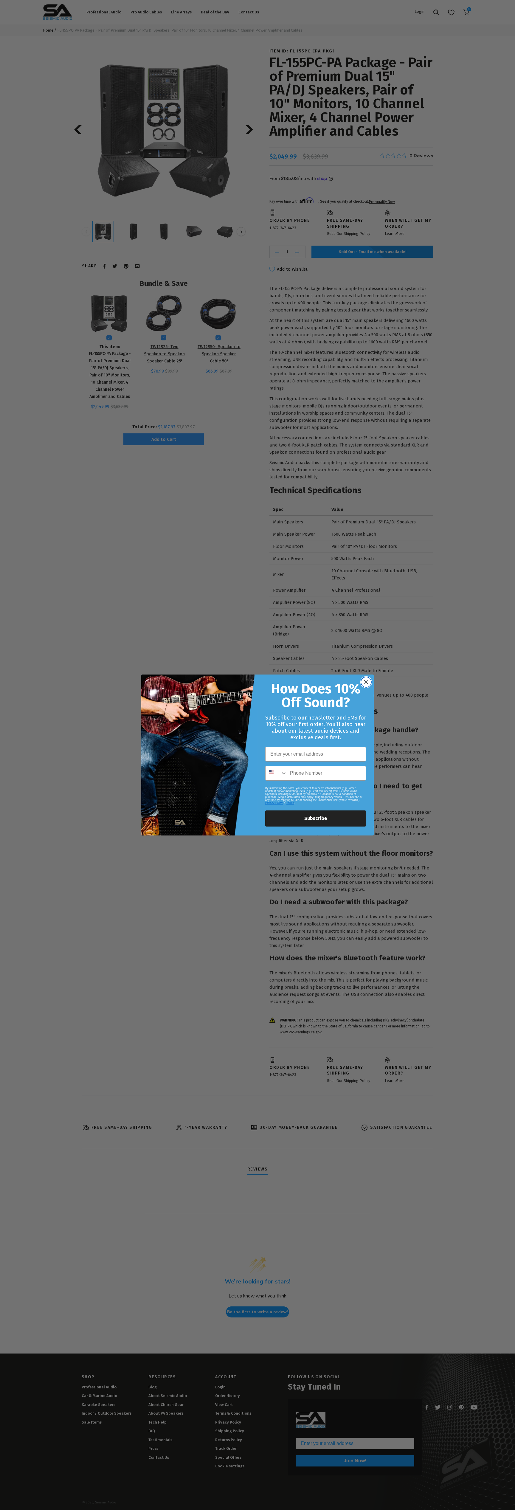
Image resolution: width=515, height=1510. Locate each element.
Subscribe (315, 818)
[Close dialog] (366, 682)
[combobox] (276, 773)
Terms (290, 802)
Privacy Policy (274, 802)
